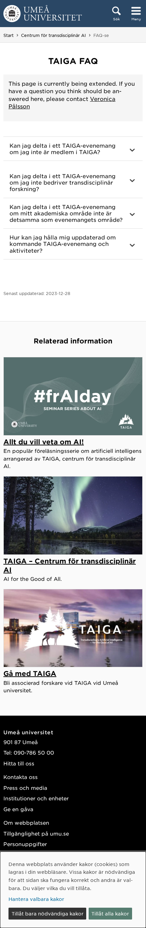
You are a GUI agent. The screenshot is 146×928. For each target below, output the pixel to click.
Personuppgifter (25, 844)
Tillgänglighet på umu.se (36, 833)
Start (8, 35)
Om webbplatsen (26, 822)
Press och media (25, 787)
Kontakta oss (20, 777)
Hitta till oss (18, 763)
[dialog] (73, 889)
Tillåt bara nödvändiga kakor (48, 913)
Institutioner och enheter (36, 798)
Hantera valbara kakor (36, 899)
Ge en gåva (18, 809)
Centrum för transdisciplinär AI (53, 35)
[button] (73, 149)
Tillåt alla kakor (110, 913)
